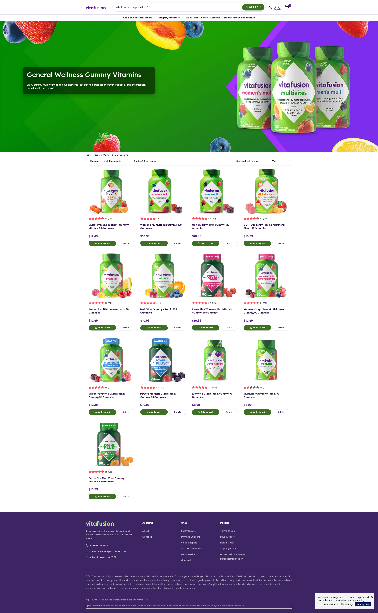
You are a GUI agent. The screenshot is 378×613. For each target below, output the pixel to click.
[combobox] (178, 7)
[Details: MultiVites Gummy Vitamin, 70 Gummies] (266, 360)
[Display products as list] (286, 161)
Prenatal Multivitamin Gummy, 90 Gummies (109, 311)
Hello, (277, 8)
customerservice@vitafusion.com (108, 551)
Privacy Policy (227, 536)
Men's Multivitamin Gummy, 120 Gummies (210, 226)
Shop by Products (169, 17)
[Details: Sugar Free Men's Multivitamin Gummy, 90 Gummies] (111, 360)
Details (126, 243)
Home (89, 155)
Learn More (330, 604)
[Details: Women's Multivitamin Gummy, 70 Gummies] (215, 360)
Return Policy (227, 542)
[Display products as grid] (281, 161)
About (145, 530)
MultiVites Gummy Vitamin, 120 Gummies (158, 311)
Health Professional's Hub (239, 17)
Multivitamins (188, 530)
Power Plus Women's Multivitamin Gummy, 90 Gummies (212, 311)
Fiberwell (186, 560)
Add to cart (103, 243)
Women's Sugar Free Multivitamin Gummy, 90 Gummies (264, 311)
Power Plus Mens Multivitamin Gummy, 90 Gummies (158, 395)
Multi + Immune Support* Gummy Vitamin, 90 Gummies (109, 226)
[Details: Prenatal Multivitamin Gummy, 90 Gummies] (111, 275)
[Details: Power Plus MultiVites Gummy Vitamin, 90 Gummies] (111, 444)
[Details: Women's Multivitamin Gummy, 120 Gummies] (163, 191)
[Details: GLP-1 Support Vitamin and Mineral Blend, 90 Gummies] (266, 191)
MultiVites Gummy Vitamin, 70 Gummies (261, 395)
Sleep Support (189, 542)
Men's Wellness (189, 554)
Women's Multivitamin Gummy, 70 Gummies (212, 395)
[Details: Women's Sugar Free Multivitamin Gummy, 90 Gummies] (266, 275)
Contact (147, 536)
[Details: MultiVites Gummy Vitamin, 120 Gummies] (163, 275)
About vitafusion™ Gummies (203, 17)
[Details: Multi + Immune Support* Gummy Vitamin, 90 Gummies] (111, 191)
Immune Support (190, 536)
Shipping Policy (228, 548)
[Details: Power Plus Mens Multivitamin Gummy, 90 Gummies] (163, 360)
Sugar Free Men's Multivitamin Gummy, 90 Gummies (107, 395)
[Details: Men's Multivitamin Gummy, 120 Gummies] (215, 191)
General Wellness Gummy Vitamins (111, 155)
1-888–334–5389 (98, 545)
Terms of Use (227, 530)
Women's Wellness (191, 548)
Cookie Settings (345, 604)
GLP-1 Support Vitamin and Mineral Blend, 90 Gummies (264, 226)
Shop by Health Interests (138, 17)
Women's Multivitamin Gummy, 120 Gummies (161, 226)
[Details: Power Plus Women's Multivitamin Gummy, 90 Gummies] (215, 275)
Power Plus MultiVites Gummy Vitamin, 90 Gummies (106, 480)
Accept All (363, 604)
